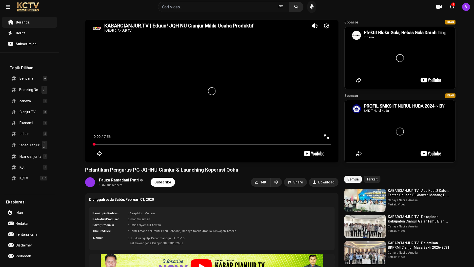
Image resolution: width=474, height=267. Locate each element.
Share (298, 182)
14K (263, 182)
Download (326, 182)
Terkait (372, 179)
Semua (353, 179)
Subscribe (163, 182)
